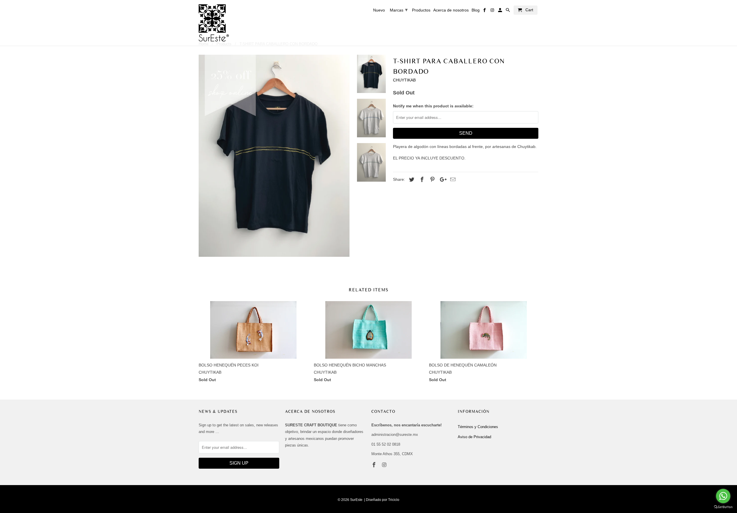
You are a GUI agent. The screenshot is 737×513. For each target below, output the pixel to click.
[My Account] (500, 11)
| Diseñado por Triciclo (381, 500)
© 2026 (343, 500)
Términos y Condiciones (478, 427)
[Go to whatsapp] (723, 496)
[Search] (508, 11)
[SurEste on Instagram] (385, 465)
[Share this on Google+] (441, 180)
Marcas (399, 10)
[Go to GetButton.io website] (723, 507)
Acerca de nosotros (451, 10)
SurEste (356, 500)
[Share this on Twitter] (410, 180)
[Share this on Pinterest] (431, 180)
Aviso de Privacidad (474, 437)
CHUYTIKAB (404, 80)
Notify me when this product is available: (433, 106)
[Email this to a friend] (452, 180)
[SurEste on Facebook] (374, 465)
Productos (421, 10)
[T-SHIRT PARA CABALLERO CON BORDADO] (274, 156)
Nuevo (379, 10)
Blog (476, 10)
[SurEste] (214, 22)
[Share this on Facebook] (421, 180)
